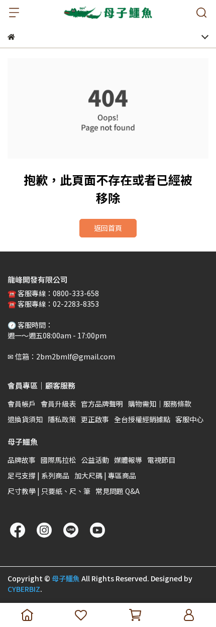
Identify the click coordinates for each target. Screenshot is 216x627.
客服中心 (189, 419)
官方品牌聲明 (102, 404)
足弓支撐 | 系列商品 (38, 475)
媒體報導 (128, 460)
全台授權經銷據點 (142, 419)
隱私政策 (62, 419)
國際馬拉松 (58, 460)
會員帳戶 (22, 404)
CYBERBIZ (24, 589)
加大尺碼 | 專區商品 (105, 475)
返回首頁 (108, 228)
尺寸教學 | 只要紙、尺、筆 (49, 491)
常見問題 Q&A (117, 491)
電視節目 (161, 460)
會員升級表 (58, 404)
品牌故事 (22, 460)
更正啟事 (95, 419)
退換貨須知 (25, 419)
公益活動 (95, 460)
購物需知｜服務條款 (159, 404)
